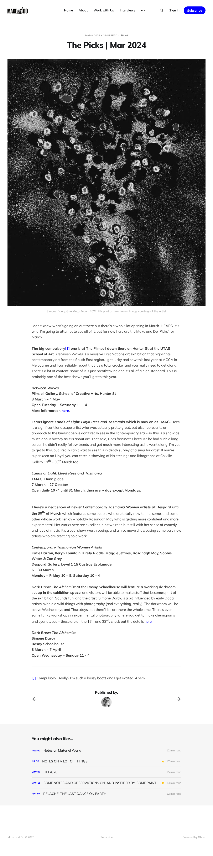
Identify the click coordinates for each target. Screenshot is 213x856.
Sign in (174, 10)
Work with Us (104, 10)
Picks (124, 35)
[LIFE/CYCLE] (106, 772)
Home (68, 10)
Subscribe (194, 10)
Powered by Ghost (194, 837)
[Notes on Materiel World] (106, 750)
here (148, 621)
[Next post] (178, 699)
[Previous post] (34, 699)
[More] (143, 10)
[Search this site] (162, 10)
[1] (34, 678)
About (83, 10)
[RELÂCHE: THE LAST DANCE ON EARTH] (106, 793)
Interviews (127, 10)
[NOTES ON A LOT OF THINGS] (106, 761)
